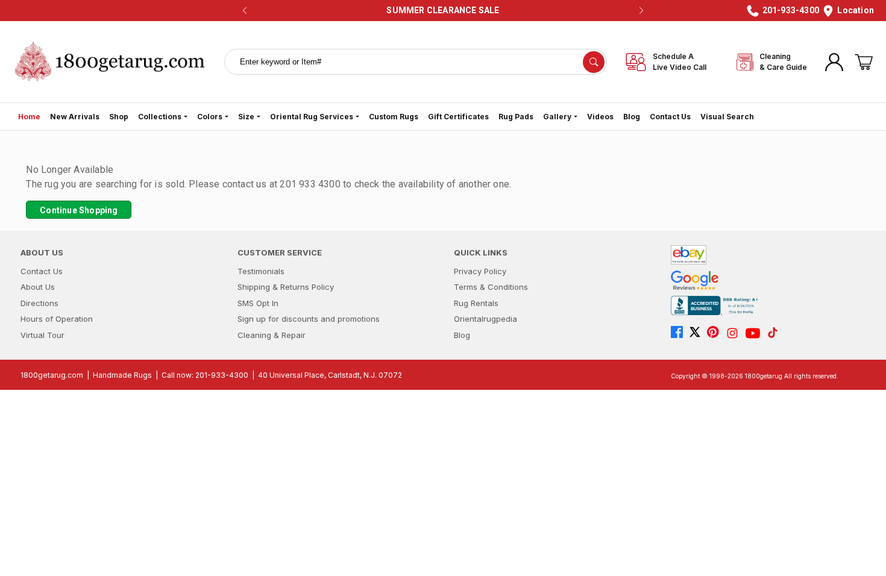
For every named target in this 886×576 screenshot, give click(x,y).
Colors (209, 116)
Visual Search (727, 116)
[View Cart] (864, 62)
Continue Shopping (79, 210)
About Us (37, 287)
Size (246, 116)
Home (29, 116)
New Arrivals (74, 116)
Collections (159, 116)
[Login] (834, 62)
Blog (631, 116)
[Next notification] (641, 10)
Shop (118, 116)
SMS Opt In (257, 303)
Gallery (557, 116)
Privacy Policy (480, 271)
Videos (600, 116)
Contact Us (670, 116)
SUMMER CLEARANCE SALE (442, 10)
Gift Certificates (458, 116)
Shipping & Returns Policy (285, 287)
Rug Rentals (476, 303)
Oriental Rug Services (311, 116)
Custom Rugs (393, 116)
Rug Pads (515, 116)
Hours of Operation (56, 319)
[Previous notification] (244, 10)
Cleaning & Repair (271, 335)
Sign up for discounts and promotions (308, 319)
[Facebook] (680, 333)
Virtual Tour (42, 335)
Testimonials (260, 271)
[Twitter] (698, 333)
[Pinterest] (716, 333)
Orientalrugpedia (485, 319)
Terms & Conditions (491, 287)
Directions (39, 303)
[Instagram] (735, 333)
